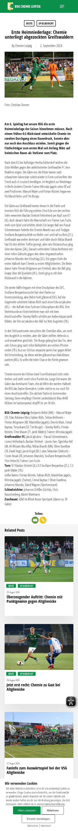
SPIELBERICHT (46, 23)
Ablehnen (53, 810)
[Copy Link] (42, 520)
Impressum (46, 825)
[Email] (35, 520)
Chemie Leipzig (23, 45)
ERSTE (29, 23)
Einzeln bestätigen (38, 818)
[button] (62, 6)
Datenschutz (32, 825)
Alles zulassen (27, 810)
